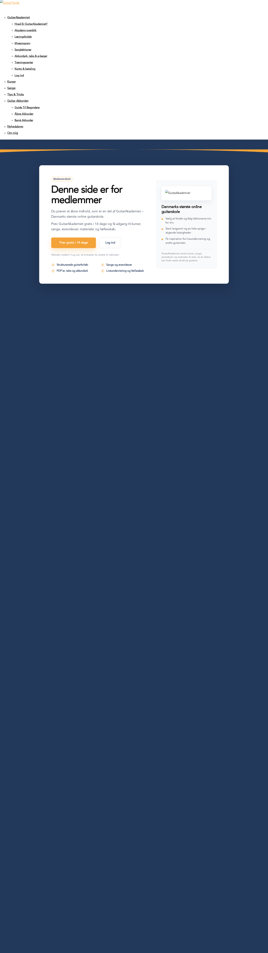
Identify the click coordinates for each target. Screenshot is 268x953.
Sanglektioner (23, 50)
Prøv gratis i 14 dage (73, 242)
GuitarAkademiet (18, 17)
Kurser (11, 81)
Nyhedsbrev (15, 126)
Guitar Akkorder (18, 101)
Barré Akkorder (24, 120)
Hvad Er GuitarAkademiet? (31, 24)
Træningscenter (24, 62)
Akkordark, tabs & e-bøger (31, 56)
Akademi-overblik (25, 30)
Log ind (19, 75)
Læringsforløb (23, 37)
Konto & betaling (25, 69)
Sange (11, 88)
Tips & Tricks (15, 94)
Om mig (12, 133)
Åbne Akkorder (24, 114)
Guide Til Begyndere (27, 107)
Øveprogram (22, 43)
